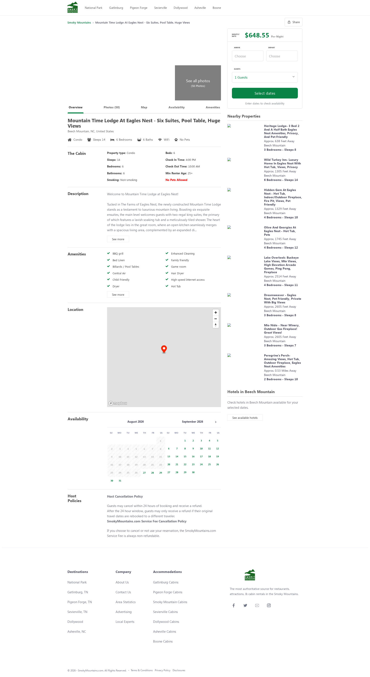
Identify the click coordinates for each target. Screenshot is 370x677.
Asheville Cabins (164, 631)
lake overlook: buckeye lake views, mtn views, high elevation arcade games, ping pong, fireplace (281, 265)
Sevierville (160, 8)
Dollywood (181, 8)
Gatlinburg (116, 8)
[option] (144, 472)
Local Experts (125, 621)
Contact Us (123, 592)
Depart (271, 47)
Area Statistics (126, 602)
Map (144, 107)
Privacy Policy (162, 670)
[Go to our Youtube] (257, 605)
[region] (164, 357)
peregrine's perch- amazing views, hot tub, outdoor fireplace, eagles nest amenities (282, 360)
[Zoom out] (216, 319)
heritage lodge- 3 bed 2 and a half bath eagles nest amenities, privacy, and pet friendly (281, 131)
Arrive (237, 47)
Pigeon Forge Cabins (167, 592)
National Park (93, 8)
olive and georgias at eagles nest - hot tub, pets (280, 230)
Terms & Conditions (142, 670)
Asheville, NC (76, 631)
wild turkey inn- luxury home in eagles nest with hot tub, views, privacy (282, 163)
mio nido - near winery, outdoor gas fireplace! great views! (282, 328)
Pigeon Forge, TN (79, 602)
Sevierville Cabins (165, 612)
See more (118, 239)
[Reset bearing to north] (216, 325)
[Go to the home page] (72, 8)
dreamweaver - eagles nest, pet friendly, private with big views (282, 298)
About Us (122, 582)
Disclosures (179, 670)
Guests (237, 69)
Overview (75, 107)
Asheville (200, 8)
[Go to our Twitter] (245, 605)
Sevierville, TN (77, 612)
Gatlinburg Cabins (165, 582)
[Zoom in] (216, 312)
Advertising (124, 612)
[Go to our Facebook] (233, 605)
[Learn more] (244, 139)
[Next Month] (215, 422)
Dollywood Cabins (166, 621)
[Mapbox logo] (117, 403)
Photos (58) (112, 107)
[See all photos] (120, 64)
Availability (177, 107)
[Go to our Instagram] (269, 605)
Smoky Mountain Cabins (170, 602)
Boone (217, 8)
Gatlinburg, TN (77, 592)
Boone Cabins (163, 641)
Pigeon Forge (138, 8)
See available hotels (245, 418)
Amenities (213, 107)
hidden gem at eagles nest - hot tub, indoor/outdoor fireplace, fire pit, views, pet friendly (283, 197)
